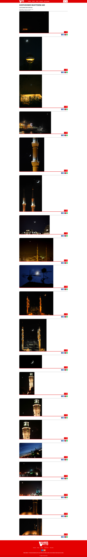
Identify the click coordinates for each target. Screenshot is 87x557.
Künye (38, 547)
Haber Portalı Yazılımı (44, 555)
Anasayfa (34, 547)
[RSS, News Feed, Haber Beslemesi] (44, 550)
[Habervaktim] (21, 1)
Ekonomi (41, 1)
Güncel (29, 1)
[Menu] (66, 1)
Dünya (37, 1)
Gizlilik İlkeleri (46, 547)
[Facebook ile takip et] (42, 550)
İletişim (42, 547)
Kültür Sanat (46, 1)
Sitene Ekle (51, 547)
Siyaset (33, 1)
